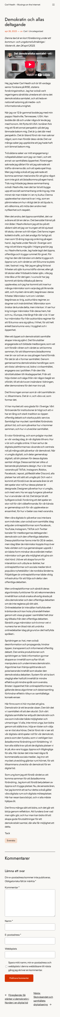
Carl (25, 31)
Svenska (11, 840)
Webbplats (11, 948)
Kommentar (12, 887)
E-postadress (13, 934)
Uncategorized (36, 31)
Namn (9, 921)
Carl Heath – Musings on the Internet (22, 4)
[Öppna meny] (53, 4)
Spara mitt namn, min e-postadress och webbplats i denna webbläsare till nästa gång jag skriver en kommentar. (29, 966)
